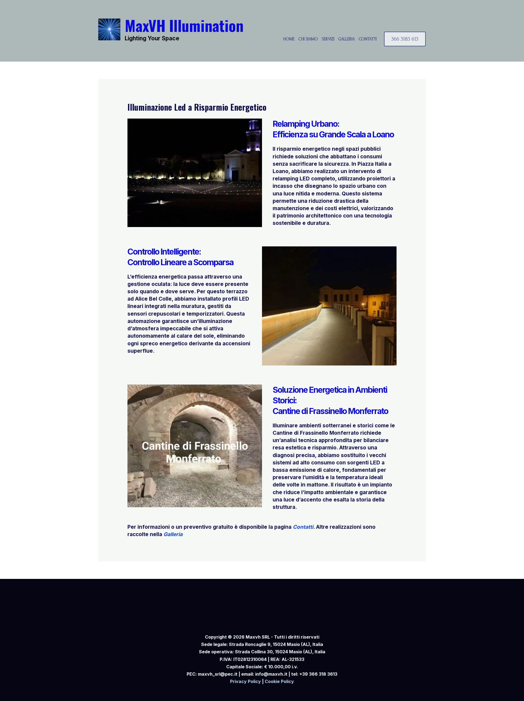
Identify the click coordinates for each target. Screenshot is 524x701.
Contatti (368, 39)
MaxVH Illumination (184, 25)
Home (288, 39)
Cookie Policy (279, 681)
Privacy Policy (245, 681)
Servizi (328, 39)
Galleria (346, 39)
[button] (405, 39)
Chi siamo (308, 39)
